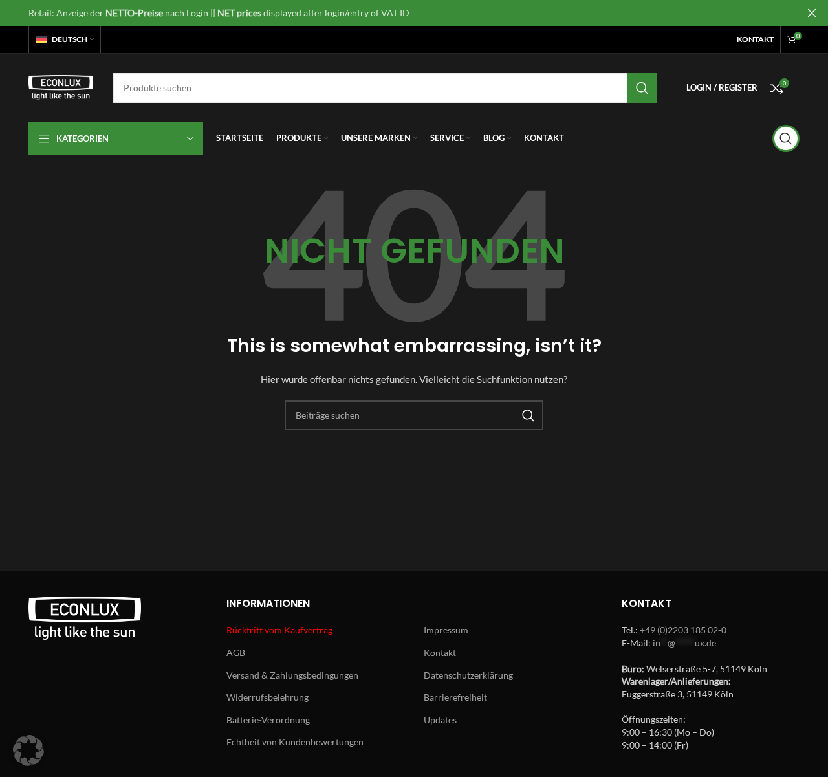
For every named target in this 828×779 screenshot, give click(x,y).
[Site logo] (60, 86)
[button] (28, 750)
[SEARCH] (642, 88)
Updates (440, 719)
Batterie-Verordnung (268, 719)
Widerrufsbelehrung (267, 697)
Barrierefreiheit (455, 697)
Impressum (446, 629)
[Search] (786, 138)
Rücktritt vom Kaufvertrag (279, 629)
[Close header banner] (812, 13)
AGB (235, 652)
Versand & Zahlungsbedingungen (292, 675)
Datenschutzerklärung (468, 675)
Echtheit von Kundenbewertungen (295, 741)
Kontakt (440, 652)
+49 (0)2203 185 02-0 (683, 629)
